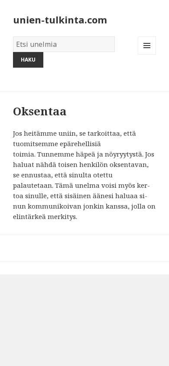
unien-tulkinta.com (60, 19)
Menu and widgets (147, 54)
